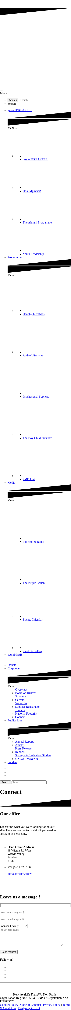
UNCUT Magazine (26, 758)
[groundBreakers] (47, 156)
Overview (21, 689)
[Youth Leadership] (47, 250)
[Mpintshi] (47, 187)
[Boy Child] (47, 434)
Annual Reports (24, 741)
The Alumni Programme (37, 222)
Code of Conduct (30, 1004)
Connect (20, 717)
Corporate (14, 668)
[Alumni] (47, 219)
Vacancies (21, 703)
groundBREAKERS (20, 110)
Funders (12, 762)
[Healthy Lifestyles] (47, 310)
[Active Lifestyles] (47, 352)
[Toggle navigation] (1, 90)
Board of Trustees (25, 693)
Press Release (23, 748)
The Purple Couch (34, 583)
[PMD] (47, 475)
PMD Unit (29, 479)
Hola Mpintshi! (32, 191)
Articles (19, 745)
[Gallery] (47, 647)
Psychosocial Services (36, 396)
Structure (20, 696)
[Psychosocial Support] (47, 393)
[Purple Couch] (47, 579)
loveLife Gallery (32, 651)
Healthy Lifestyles (33, 314)
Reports (19, 751)
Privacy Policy (51, 1004)
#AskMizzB (15, 654)
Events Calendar (32, 619)
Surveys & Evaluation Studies (33, 755)
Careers (19, 699)
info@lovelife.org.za (20, 873)
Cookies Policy (9, 1004)
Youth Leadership (33, 254)
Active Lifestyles (33, 355)
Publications (15, 720)
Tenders (20, 710)
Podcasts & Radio (33, 541)
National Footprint (26, 713)
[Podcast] (47, 538)
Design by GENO (29, 1008)
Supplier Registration (27, 706)
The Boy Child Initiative (37, 438)
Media (11, 482)
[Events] (47, 616)
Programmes (15, 257)
